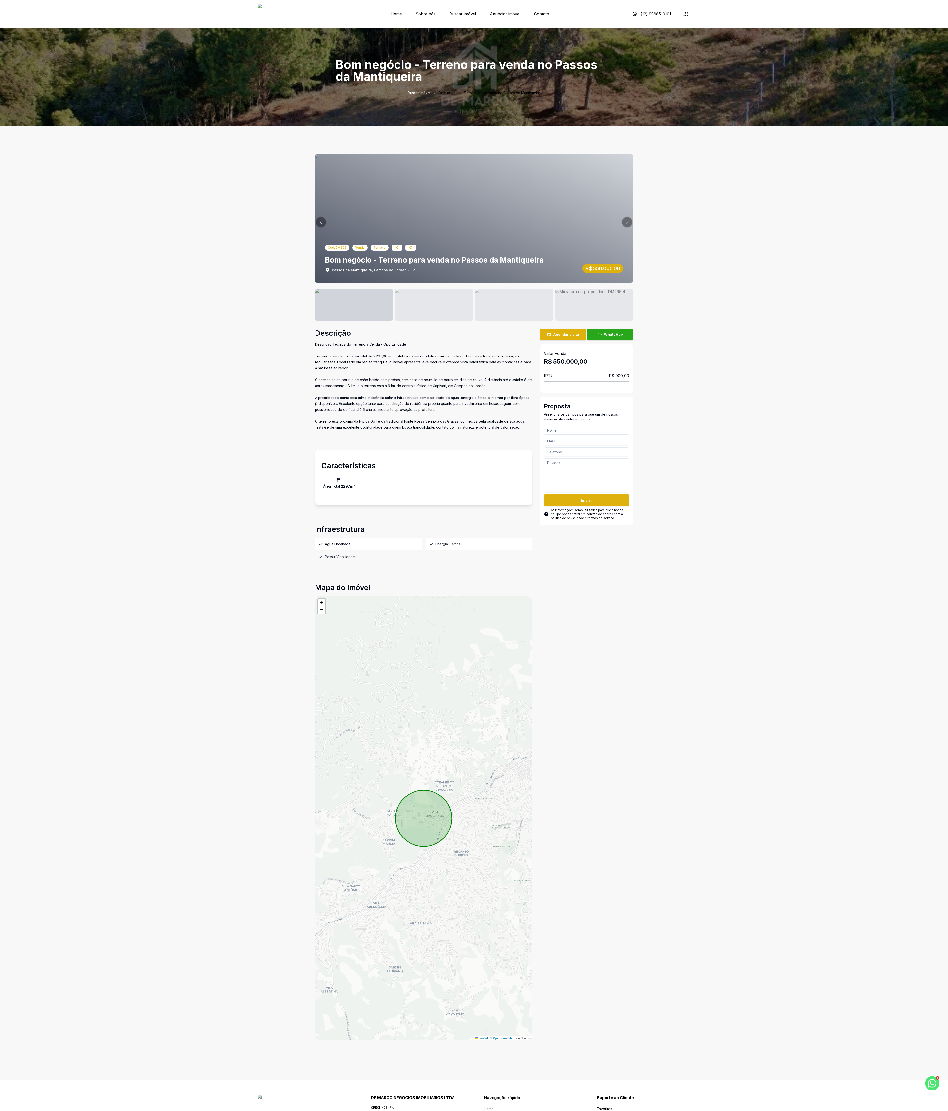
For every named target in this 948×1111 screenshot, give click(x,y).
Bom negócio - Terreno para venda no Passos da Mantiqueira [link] (489, 93)
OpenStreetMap (503, 1038)
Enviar (586, 500)
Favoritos (604, 1109)
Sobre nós (425, 13)
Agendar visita (566, 334)
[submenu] (685, 14)
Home (396, 13)
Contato (541, 13)
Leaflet (483, 1038)
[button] (321, 222)
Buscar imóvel (462, 13)
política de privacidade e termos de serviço (582, 518)
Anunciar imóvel (505, 13)
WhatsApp (613, 334)
